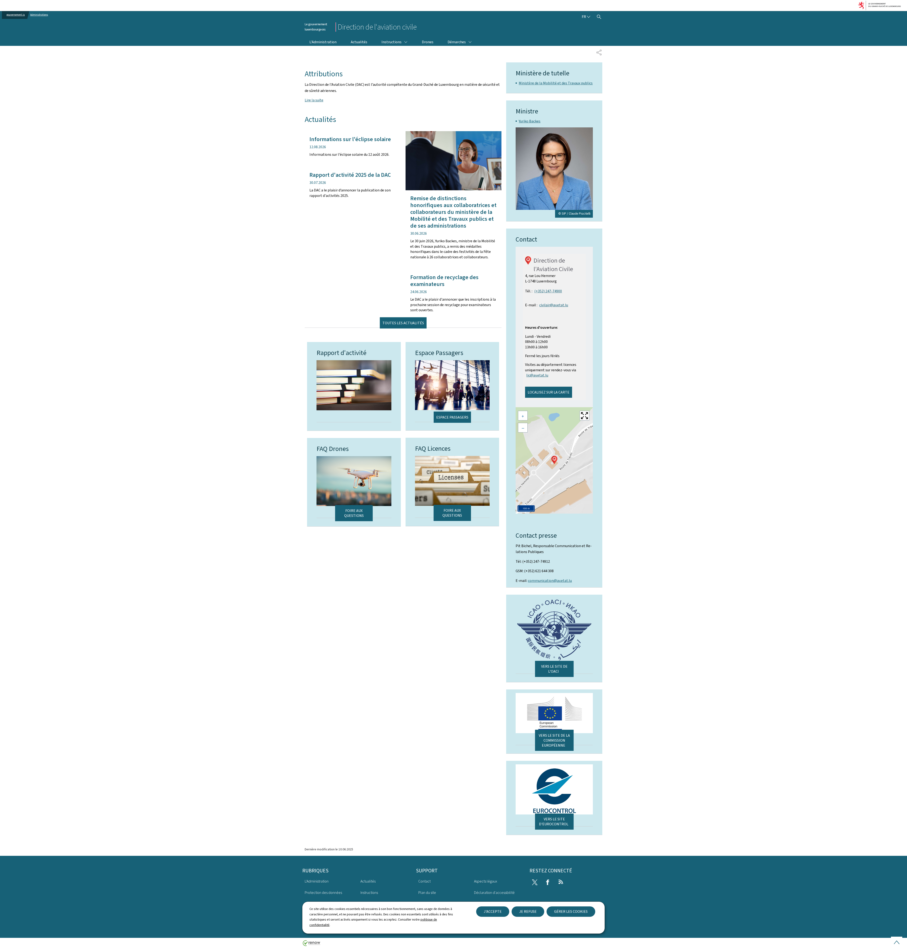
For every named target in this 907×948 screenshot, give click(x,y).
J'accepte (493, 911)
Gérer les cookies (571, 911)
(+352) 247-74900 (548, 291)
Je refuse (528, 911)
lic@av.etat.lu (537, 375)
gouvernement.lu (16, 15)
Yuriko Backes (529, 121)
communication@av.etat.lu (550, 580)
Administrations (39, 15)
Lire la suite (314, 100)
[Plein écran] (584, 415)
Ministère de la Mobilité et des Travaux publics (556, 83)
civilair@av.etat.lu (553, 305)
